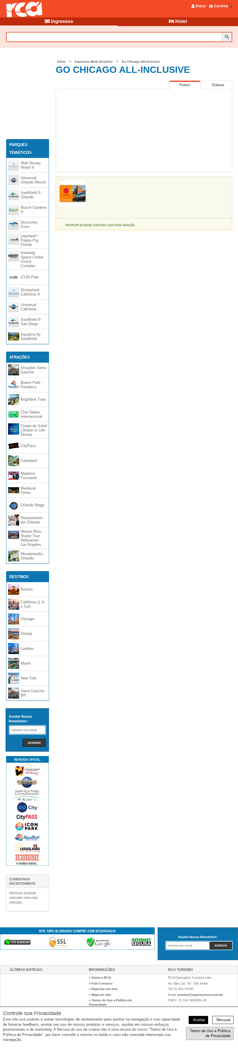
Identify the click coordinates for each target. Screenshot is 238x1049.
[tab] (184, 85)
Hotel (180, 21)
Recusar (222, 1020)
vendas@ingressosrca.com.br (200, 994)
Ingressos (61, 21)
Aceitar (198, 1020)
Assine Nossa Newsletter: (20, 719)
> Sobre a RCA (100, 977)
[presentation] (184, 85)
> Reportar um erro (103, 989)
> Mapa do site (100, 994)
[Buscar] (227, 37)
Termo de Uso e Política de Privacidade (210, 1033)
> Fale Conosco (101, 983)
